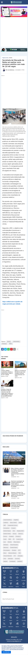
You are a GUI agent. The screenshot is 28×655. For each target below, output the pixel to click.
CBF (5, 525)
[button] (2, 2)
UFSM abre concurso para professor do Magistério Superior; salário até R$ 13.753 (13, 460)
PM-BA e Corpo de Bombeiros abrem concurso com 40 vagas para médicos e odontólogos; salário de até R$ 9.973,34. (7, 393)
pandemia (20, 561)
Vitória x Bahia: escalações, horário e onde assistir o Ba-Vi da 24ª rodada (7, 372)
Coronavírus (6, 528)
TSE (19, 553)
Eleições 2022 (20, 531)
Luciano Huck (19, 539)
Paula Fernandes (14, 544)
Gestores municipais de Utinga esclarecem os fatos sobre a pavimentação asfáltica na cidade (17, 483)
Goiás (5, 539)
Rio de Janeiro (7, 550)
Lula (5, 542)
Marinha (9, 542)
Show (5, 553)
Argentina (16, 520)
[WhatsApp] (8, 349)
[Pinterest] (11, 349)
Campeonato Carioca (12, 525)
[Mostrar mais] (17, 349)
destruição (10, 558)
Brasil (20, 522)
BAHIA (10, 57)
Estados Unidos (7, 533)
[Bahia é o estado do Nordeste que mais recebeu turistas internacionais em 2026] (21, 364)
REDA (10, 343)
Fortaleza (11, 536)
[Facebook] (2, 349)
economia (17, 558)
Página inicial (5, 57)
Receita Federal (13, 547)
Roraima (14, 550)
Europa (14, 533)
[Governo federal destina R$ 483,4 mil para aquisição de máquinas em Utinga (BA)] (6, 504)
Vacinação (20, 556)
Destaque (4, 343)
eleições (5, 561)
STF (19, 550)
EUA (14, 531)
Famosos (21, 533)
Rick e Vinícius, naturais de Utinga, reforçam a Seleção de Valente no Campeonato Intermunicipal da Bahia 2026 (17, 472)
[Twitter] (5, 349)
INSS (10, 539)
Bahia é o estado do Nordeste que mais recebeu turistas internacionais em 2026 (20, 373)
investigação (12, 561)
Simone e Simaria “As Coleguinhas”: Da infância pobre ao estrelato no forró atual (18, 494)
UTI (15, 556)
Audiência (6, 522)
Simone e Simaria (12, 553)
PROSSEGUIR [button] (6, 652)
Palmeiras (6, 544)
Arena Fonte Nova (7, 520)
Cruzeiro (13, 528)
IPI (13, 539)
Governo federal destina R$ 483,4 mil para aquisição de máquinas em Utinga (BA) (18, 504)
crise (5, 558)
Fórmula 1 (18, 536)
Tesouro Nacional (7, 556)
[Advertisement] (14, 32)
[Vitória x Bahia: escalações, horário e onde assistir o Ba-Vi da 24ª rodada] (7, 364)
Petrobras (6, 547)
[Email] (14, 349)
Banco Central (13, 522)
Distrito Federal (7, 531)
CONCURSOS (16, 341)
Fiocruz (5, 536)
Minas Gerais (17, 542)
